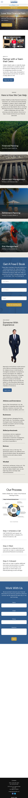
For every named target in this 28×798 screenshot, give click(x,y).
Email (14, 611)
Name (14, 602)
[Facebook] (13, 793)
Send (14, 639)
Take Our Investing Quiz (14, 305)
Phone (14, 619)
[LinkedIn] (15, 793)
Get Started (14, 8)
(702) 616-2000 (15, 782)
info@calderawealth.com (14, 791)
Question (14, 627)
